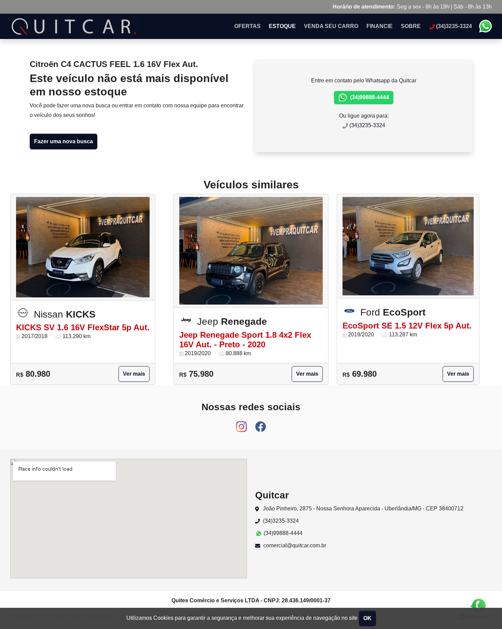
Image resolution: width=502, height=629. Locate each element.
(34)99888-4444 (369, 97)
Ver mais (134, 374)
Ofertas (247, 26)
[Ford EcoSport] (408, 246)
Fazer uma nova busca (63, 141)
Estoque (282, 26)
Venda (331, 26)
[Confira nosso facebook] (260, 423)
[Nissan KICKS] (83, 247)
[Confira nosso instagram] (242, 423)
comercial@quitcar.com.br (294, 545)
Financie (379, 26)
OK (367, 618)
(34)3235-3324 (366, 125)
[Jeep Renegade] (251, 251)
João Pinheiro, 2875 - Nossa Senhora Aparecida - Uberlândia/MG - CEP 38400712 (362, 508)
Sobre (411, 26)
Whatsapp (485, 26)
